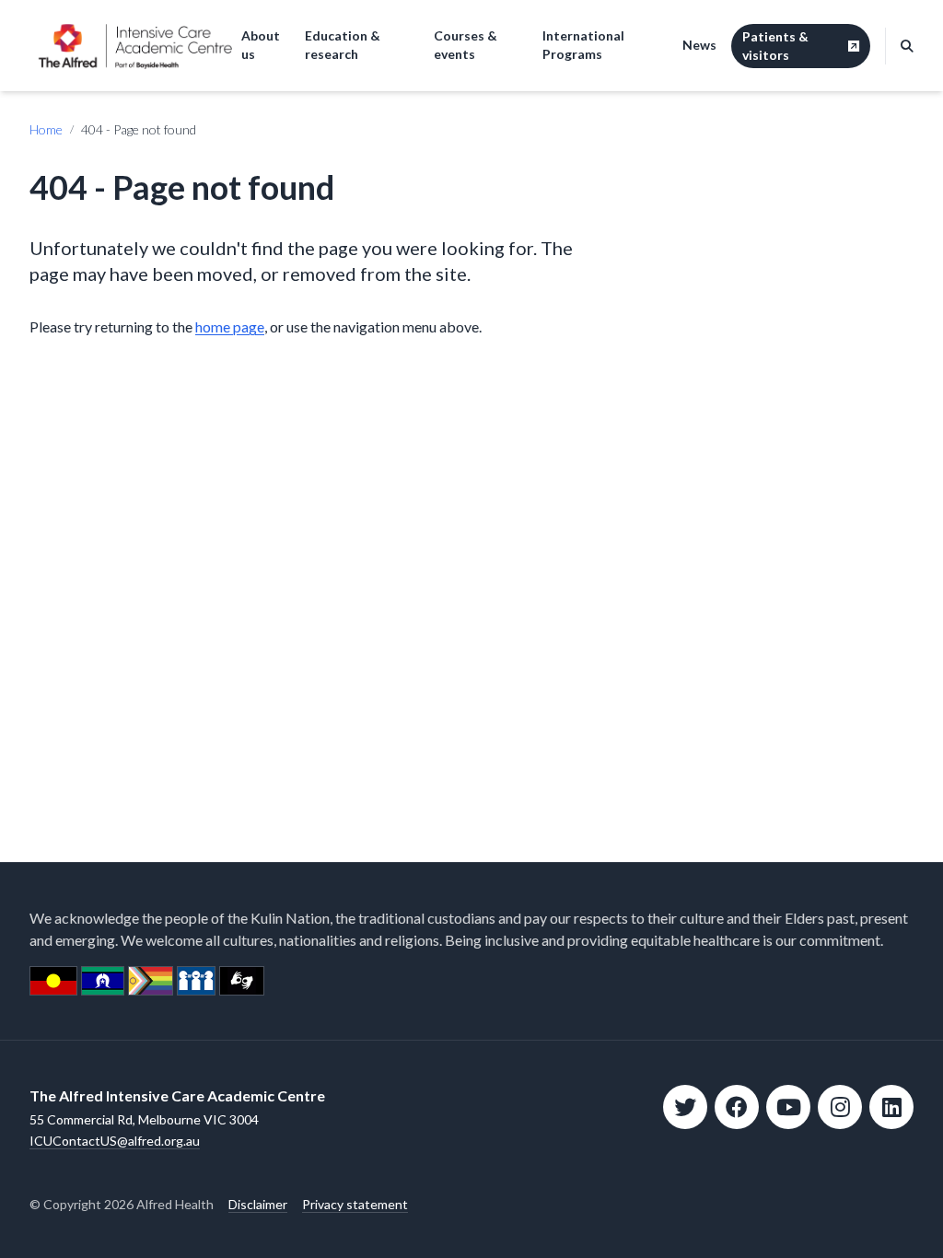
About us (260, 45)
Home (46, 129)
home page (229, 326)
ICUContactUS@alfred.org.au (114, 1140)
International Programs (583, 45)
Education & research (342, 45)
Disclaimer (257, 1204)
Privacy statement (355, 1204)
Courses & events (465, 45)
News (699, 44)
